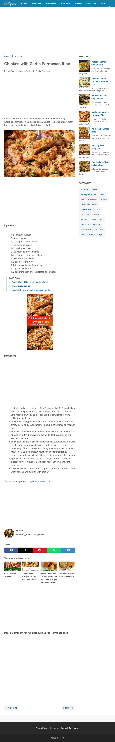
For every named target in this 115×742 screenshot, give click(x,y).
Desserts (36, 4)
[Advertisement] (57, 31)
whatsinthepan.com (41, 481)
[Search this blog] (109, 7)
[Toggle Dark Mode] (105, 7)
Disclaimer (54, 728)
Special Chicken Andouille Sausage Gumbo (31, 290)
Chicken (98, 209)
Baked (95, 189)
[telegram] (68, 550)
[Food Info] (10, 3)
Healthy (65, 4)
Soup (103, 4)
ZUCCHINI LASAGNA (21, 286)
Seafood (96, 224)
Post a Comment (43, 71)
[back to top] (109, 736)
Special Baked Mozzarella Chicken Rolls (30, 282)
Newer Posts (11, 708)
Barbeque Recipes (88, 194)
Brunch (104, 199)
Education (85, 224)
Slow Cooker (86, 229)
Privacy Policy (41, 728)
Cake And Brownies (89, 204)
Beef (82, 199)
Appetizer (51, 4)
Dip (101, 219)
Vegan (100, 234)
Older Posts (68, 708)
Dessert (84, 219)
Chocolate (85, 214)
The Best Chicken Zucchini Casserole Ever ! (99, 81)
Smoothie (99, 229)
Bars (102, 194)
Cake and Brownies (16, 11)
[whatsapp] (54, 550)
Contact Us (66, 728)
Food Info (61, 738)
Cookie (96, 214)
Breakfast (92, 199)
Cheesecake (86, 209)
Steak (91, 234)
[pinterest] (40, 550)
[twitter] (25, 550)
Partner (76, 728)
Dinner (78, 4)
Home (24, 4)
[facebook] (11, 550)
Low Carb (91, 4)
